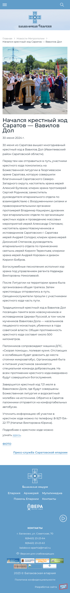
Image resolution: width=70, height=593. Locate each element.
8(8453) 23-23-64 (35, 538)
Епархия (14, 493)
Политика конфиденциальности (35, 579)
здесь (17, 435)
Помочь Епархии (26, 498)
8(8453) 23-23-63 (35, 543)
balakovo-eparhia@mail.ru (35, 548)
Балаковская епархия (35, 26)
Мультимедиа (52, 493)
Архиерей (31, 493)
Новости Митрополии (31, 38)
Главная (7, 38)
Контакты (49, 498)
